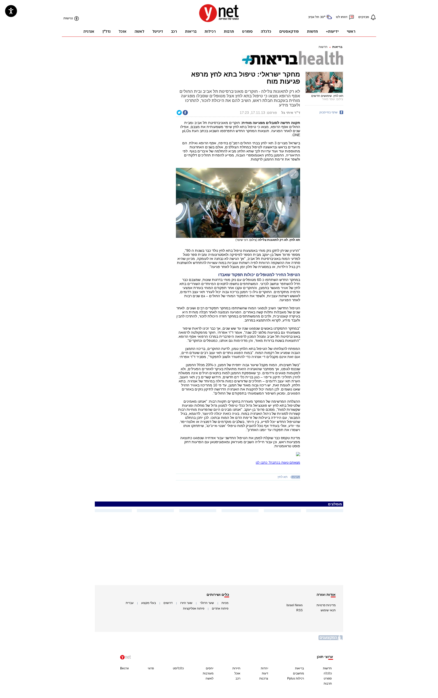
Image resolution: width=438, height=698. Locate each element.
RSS (299, 610)
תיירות (236, 668)
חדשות (323, 47)
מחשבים (298, 673)
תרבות (328, 683)
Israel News (294, 605)
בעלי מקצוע (148, 603)
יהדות (264, 668)
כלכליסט (178, 668)
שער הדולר (207, 603)
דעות (265, 673)
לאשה (209, 678)
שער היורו (186, 603)
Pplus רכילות (295, 678)
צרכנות (263, 678)
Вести (124, 668)
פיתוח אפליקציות (193, 608)
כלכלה (328, 673)
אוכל (237, 673)
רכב (237, 678)
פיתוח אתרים (220, 608)
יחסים (209, 668)
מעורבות (208, 673)
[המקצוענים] (330, 639)
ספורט (328, 678)
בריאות (337, 47)
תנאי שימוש (328, 610)
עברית (130, 603)
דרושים (168, 603)
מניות (225, 603)
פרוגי (151, 668)
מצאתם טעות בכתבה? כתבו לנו (278, 462)
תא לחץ (282, 477)
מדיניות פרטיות (326, 605)
